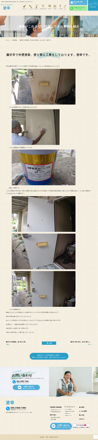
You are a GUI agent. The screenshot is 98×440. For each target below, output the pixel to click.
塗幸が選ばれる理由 (43, 8)
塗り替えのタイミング (56, 409)
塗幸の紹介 (50, 8)
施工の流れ (36, 8)
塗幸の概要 (53, 419)
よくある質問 (60, 8)
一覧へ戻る (49, 343)
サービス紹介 (68, 409)
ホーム (7, 40)
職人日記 (81, 415)
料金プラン (67, 413)
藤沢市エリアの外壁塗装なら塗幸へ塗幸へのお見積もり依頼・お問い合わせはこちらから (49, 356)
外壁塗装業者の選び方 (56, 411)
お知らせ (81, 419)
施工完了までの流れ (69, 411)
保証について (68, 415)
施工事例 (54, 8)
